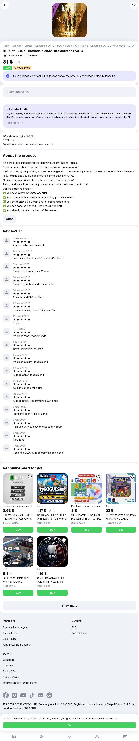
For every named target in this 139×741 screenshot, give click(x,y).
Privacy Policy (11, 677)
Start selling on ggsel (15, 627)
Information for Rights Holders (20, 682)
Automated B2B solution (17, 644)
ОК (69, 725)
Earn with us (10, 633)
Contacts (8, 659)
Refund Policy (80, 633)
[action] (97, 736)
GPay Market (11, 136)
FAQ (74, 627)
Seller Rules (10, 639)
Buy (18, 529)
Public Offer (9, 671)
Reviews (8, 665)
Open (9, 219)
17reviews (31, 55)
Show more (69, 606)
